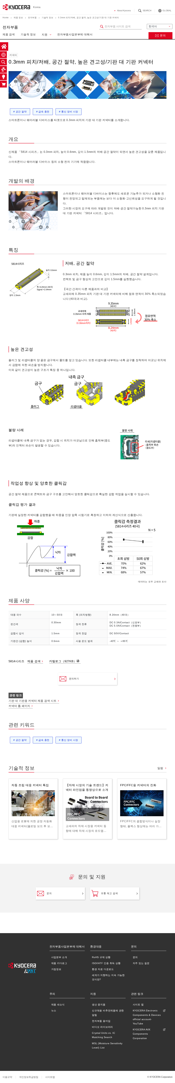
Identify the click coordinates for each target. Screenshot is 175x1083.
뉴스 (53, 1010)
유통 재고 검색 (109, 893)
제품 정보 (18, 17)
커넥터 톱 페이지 (19, 705)
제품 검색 (9, 34)
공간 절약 (20, 111)
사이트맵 (50, 1077)
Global (167, 10)
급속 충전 (43, 111)
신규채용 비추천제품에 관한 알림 (108, 1012)
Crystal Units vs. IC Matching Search (103, 1035)
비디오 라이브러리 (102, 1027)
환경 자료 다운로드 (103, 969)
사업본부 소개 (59, 957)
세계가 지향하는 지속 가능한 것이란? (108, 977)
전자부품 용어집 (101, 1021)
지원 (45, 34)
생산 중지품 (98, 1004)
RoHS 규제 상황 (101, 957)
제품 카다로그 (59, 963)
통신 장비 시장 (68, 111)
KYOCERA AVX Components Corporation (142, 1033)
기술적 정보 (47, 17)
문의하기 (74, 678)
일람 (160, 768)
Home (6, 17)
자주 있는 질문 (141, 963)
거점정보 (56, 969)
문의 (163, 35)
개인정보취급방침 (28, 1077)
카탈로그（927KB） (63, 661)
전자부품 (32, 17)
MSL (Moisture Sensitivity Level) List (107, 1045)
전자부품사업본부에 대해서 (74, 34)
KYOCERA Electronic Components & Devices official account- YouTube (147, 1017)
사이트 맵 (138, 1004)
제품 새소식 (58, 1004)
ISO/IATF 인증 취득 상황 (106, 963)
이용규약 (7, 1077)
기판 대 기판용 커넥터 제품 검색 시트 (33, 700)
